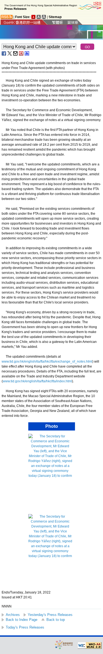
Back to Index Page (21, 620)
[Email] (15, 53)
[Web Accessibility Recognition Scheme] (64, 644)
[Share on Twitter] (9, 53)
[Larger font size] (39, 17)
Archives (13, 615)
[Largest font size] (44, 17)
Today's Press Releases (25, 627)
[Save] (21, 53)
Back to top (55, 620)
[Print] (27, 53)
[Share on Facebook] (4, 53)
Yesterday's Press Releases (50, 615)
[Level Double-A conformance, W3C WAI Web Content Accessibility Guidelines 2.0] (89, 645)
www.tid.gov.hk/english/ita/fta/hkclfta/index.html (37, 381)
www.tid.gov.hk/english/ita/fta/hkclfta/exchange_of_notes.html (47, 361)
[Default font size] (33, 17)
